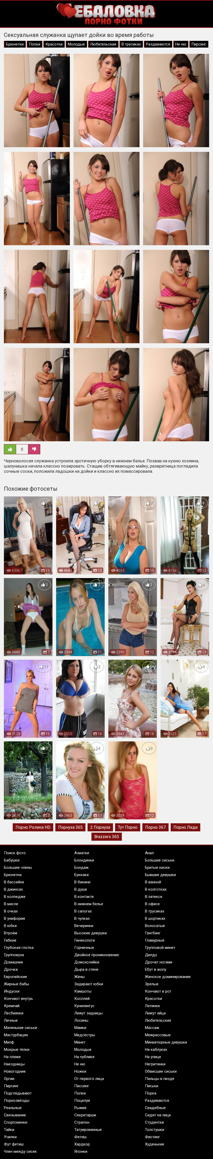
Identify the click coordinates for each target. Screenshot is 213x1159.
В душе (80, 889)
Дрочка (11, 969)
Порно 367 (155, 827)
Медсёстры (84, 1035)
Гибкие (10, 940)
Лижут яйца (155, 1013)
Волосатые (155, 925)
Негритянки (155, 1064)
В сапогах (83, 911)
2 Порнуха (100, 827)
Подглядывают (18, 1093)
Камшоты (82, 991)
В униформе (14, 918)
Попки (34, 44)
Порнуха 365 (70, 827)
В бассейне (14, 882)
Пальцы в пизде (159, 1078)
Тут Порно (127, 827)
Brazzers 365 (106, 836)
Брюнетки (15, 44)
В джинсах (13, 889)
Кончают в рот (158, 991)
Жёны (79, 976)
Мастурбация (16, 1035)
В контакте (84, 896)
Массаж (152, 1027)
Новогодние (15, 1071)
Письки (151, 1086)
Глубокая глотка (19, 947)
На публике (84, 1056)
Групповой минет (160, 947)
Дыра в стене (86, 969)
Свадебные (155, 1107)
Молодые (76, 44)
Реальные (13, 1107)
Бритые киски (157, 867)
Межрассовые (158, 1035)
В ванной (153, 882)
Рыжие (80, 1107)
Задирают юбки (88, 984)
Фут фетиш (14, 1144)
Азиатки (81, 853)
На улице (153, 1056)
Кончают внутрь (18, 998)
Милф (9, 1042)
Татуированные (88, 1129)
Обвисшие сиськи (161, 1071)
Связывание (15, 1115)
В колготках (156, 889)
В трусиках (131, 44)
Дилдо (151, 955)
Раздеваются (158, 44)
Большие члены (18, 867)
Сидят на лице (158, 1115)
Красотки (54, 44)
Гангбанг (153, 933)
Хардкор (82, 1144)
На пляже (12, 1056)
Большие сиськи (159, 860)
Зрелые (151, 984)
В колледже (14, 896)
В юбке (10, 925)
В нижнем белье (88, 904)
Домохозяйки (86, 962)
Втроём (10, 933)
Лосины (81, 1020)
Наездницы (14, 1064)
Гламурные (154, 940)
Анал (149, 853)
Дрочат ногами (158, 962)
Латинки (152, 1005)
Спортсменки (15, 1122)
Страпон (81, 1122)
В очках (11, 911)
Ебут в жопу (155, 969)
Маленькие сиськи (20, 1027)
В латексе (153, 896)
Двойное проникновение (96, 955)
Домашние (13, 962)
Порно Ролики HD (33, 827)
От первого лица (89, 1078)
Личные (11, 1020)
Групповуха (14, 955)
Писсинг (81, 1086)
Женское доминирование (168, 976)
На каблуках (156, 1049)
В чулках (82, 918)
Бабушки (11, 860)
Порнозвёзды (16, 1100)
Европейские (15, 976)
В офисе (152, 904)
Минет (79, 1042)
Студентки (154, 1122)
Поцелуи (82, 1100)
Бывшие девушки (160, 874)
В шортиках (155, 918)
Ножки (80, 1071)
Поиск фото (15, 853)
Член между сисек (20, 1151)
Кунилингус (84, 1005)
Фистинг (152, 1137)
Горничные (84, 947)
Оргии (9, 1078)
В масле (11, 904)
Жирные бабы (16, 984)
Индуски (11, 991)
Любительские (103, 44)
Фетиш (80, 1137)
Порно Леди (185, 827)
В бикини (82, 882)
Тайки (9, 1129)
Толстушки (154, 1129)
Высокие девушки (90, 933)
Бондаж (81, 867)
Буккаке (81, 874)
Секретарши (85, 1115)
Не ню (180, 44)
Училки (10, 1137)
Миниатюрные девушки (166, 1042)
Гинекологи (84, 940)
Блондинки (84, 860)
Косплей (82, 998)
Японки (80, 1151)
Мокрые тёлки (16, 1049)
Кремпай (11, 1005)
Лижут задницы (88, 1013)
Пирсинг (198, 44)
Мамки (80, 1027)
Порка (150, 1093)
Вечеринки (83, 925)
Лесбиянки (13, 1013)
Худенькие (154, 1144)
